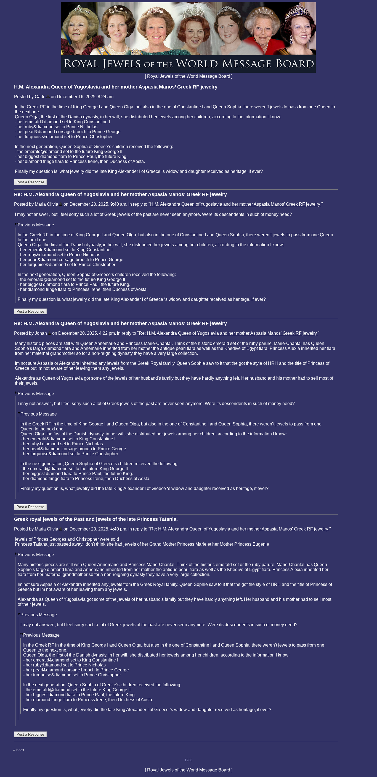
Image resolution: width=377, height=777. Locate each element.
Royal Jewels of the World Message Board (188, 76)
